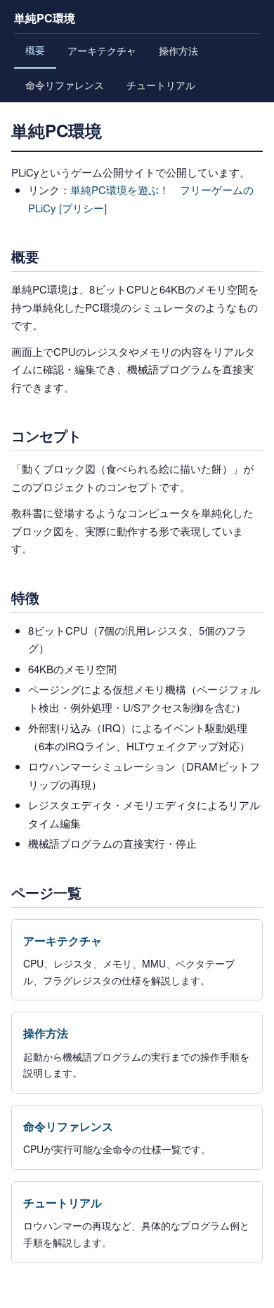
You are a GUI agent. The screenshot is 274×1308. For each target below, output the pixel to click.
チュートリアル (160, 85)
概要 (35, 50)
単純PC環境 (44, 18)
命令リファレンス (64, 85)
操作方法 (178, 50)
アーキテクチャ (101, 50)
